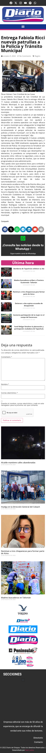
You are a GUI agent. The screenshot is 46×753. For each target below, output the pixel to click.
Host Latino (29, 750)
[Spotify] (30, 3)
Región (37, 56)
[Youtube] (25, 3)
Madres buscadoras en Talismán (16, 597)
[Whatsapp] (35, 3)
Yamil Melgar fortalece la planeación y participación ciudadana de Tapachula (29, 327)
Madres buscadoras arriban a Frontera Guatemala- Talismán (29, 281)
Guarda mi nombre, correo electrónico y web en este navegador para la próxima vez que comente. (22, 404)
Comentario (6, 357)
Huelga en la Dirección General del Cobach (20, 507)
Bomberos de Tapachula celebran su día (28, 269)
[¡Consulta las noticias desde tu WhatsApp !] (23, 238)
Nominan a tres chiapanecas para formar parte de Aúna (29, 293)
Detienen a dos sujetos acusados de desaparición (29, 304)
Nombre (5, 384)
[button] (23, 26)
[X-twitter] (16, 3)
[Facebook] (11, 3)
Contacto (38, 742)
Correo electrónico (9, 393)
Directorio (38, 737)
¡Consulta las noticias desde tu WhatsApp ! (23, 247)
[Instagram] (20, 3)
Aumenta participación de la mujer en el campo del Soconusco (28, 316)
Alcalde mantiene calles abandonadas (18, 462)
